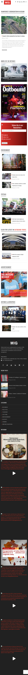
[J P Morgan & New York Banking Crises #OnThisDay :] (14, 473)
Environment (5, 150)
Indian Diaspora (7, 424)
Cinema (4, 421)
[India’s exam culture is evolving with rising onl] (14, 579)
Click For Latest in (13, 229)
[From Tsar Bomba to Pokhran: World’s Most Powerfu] (14, 658)
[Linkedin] (22, 2)
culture (4, 414)
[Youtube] (20, 2)
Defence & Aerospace (8, 302)
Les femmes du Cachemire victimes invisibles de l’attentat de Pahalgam (14, 77)
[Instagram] (24, 2)
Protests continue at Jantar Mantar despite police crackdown (14, 210)
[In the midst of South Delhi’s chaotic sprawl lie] (14, 447)
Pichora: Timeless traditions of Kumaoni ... (17, 394)
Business (5, 407)
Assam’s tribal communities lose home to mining (14, 36)
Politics (5, 409)
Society (4, 419)
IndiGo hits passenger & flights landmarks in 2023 (17, 255)
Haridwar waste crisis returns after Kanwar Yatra (18, 176)
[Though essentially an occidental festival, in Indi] (14, 632)
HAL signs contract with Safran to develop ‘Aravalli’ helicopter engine (14, 318)
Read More (4, 49)
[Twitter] (18, 2)
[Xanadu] (7, 2)
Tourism (5, 412)
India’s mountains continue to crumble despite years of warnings (19, 184)
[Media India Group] (14, 343)
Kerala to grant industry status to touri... (18, 385)
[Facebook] (16, 2)
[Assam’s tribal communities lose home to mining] (14, 25)
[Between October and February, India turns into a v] (14, 526)
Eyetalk (3, 194)
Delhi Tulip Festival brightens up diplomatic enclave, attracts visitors (18, 220)
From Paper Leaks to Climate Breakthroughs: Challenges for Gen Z (12, 166)
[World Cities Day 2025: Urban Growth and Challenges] (14, 606)
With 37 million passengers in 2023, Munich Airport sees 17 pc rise (14, 245)
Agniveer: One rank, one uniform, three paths (19, 327)
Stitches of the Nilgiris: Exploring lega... (18, 377)
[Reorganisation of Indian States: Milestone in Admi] (14, 553)
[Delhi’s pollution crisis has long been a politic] (14, 500)
